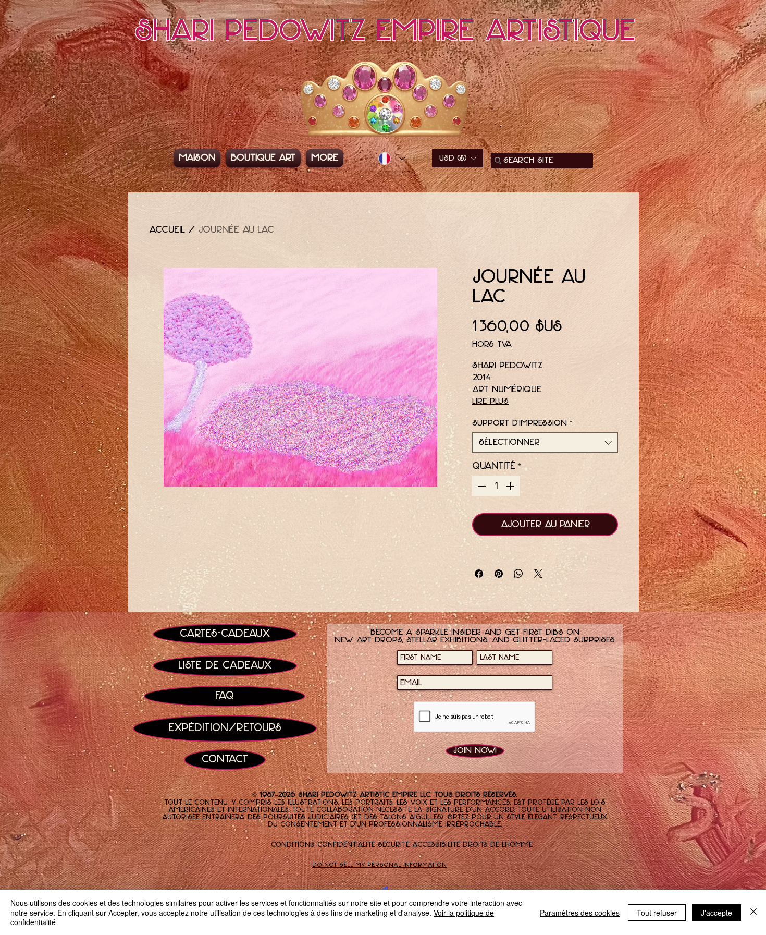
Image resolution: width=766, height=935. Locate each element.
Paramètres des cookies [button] (580, 912)
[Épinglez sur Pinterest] (498, 573)
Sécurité (394, 844)
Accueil (167, 230)
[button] (457, 158)
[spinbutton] (496, 486)
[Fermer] (753, 912)
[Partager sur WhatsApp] (518, 573)
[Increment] (511, 486)
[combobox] (545, 442)
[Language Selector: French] (392, 158)
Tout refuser (657, 912)
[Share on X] (538, 573)
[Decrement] (481, 486)
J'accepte (716, 912)
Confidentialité (346, 844)
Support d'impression (522, 423)
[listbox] (457, 158)
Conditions (293, 844)
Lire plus (490, 401)
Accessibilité (436, 844)
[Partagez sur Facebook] (479, 573)
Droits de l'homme (498, 844)
